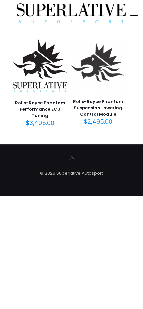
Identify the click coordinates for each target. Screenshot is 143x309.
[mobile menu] (134, 13)
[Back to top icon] (71, 158)
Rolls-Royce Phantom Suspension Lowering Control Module (98, 107)
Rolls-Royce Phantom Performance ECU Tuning (40, 109)
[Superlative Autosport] (71, 13)
